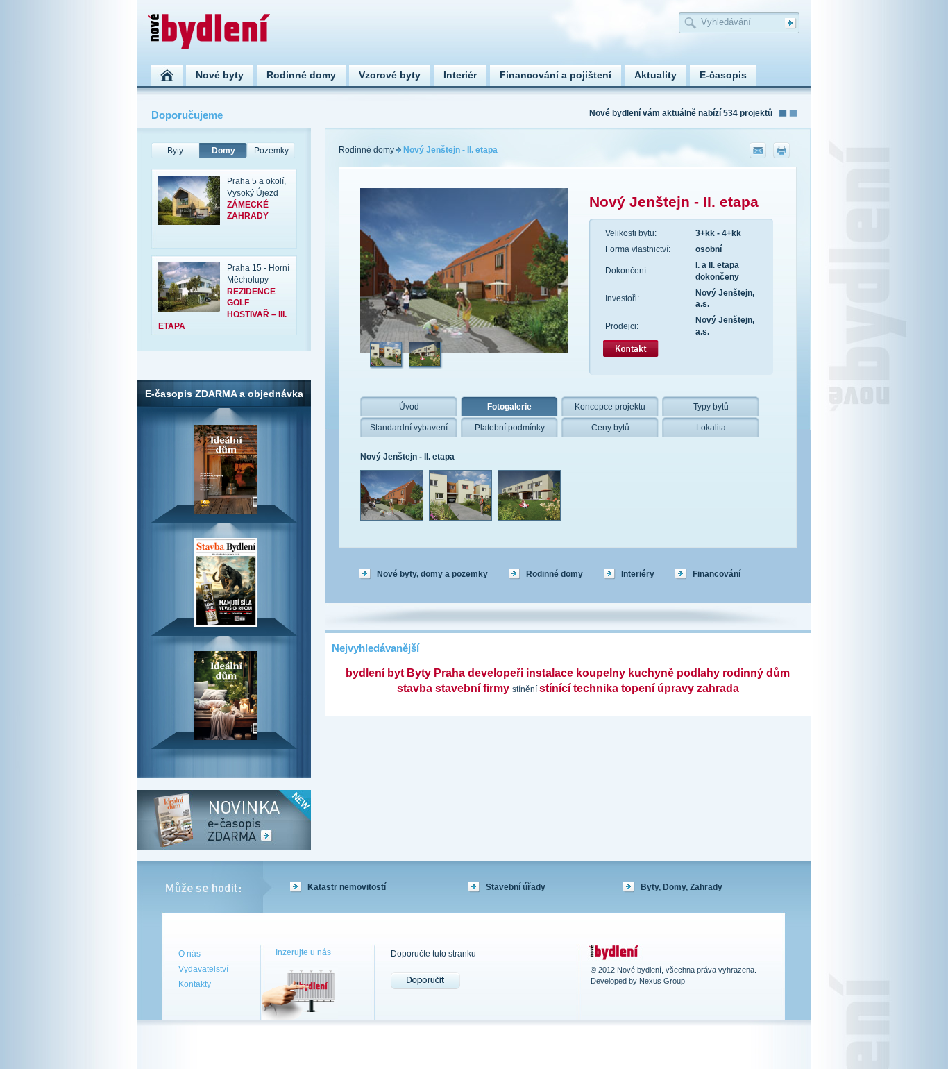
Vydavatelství (203, 969)
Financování (716, 574)
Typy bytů (711, 407)
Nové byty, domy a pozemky (432, 574)
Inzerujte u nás (303, 952)
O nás (189, 954)
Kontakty (194, 984)
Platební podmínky (510, 427)
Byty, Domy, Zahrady (681, 887)
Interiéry (637, 574)
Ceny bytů (610, 427)
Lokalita (711, 427)
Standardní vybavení (409, 427)
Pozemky (271, 150)
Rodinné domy (366, 150)
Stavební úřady (515, 887)
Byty (175, 150)
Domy (223, 150)
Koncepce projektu (610, 407)
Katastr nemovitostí (346, 887)
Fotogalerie (509, 407)
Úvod (409, 407)
